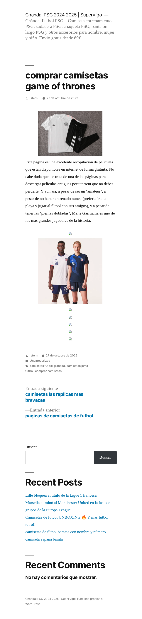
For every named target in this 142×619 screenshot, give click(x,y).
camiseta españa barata (44, 539)
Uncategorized (40, 360)
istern (34, 98)
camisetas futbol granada (47, 366)
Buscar (31, 447)
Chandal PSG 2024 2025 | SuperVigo (63, 15)
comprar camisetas (48, 371)
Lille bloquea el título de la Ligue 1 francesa (61, 495)
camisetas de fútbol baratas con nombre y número (65, 531)
